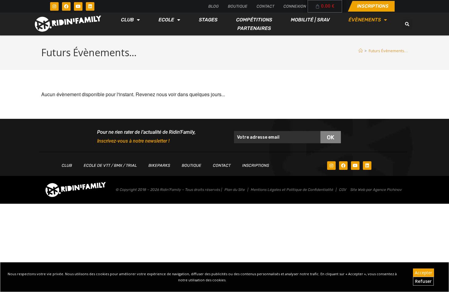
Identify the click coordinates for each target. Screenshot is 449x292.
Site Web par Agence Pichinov (376, 190)
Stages (208, 20)
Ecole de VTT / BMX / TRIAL (110, 165)
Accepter (423, 273)
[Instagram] (54, 6)
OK (330, 137)
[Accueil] (361, 50)
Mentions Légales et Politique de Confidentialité (292, 190)
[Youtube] (78, 6)
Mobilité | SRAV (310, 20)
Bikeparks (159, 165)
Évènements (365, 20)
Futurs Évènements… (388, 50)
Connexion (294, 6)
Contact (265, 6)
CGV (342, 190)
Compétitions (254, 20)
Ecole (166, 20)
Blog (213, 6)
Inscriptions (255, 165)
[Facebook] (66, 6)
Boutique (237, 6)
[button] (407, 24)
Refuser (423, 281)
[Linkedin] (90, 6)
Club (127, 20)
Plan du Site (234, 190)
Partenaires (254, 28)
